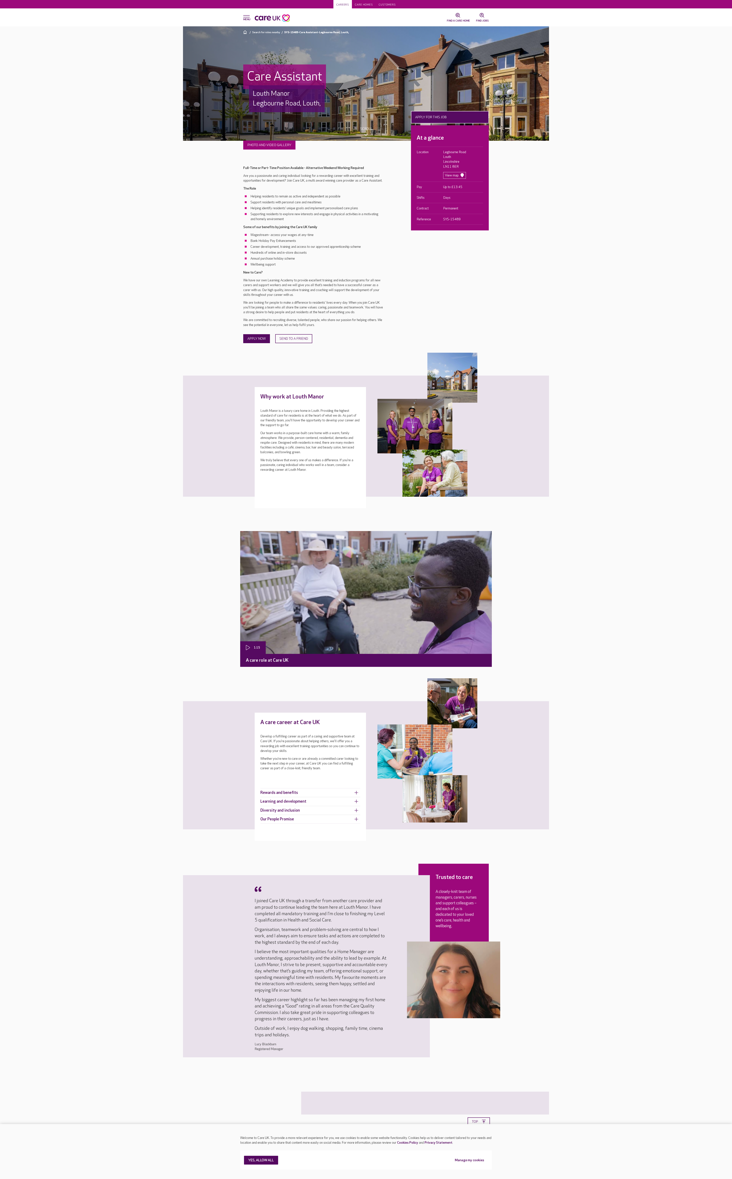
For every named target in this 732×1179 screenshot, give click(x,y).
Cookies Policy (407, 1143)
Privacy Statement (438, 1143)
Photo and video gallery (269, 145)
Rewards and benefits (279, 792)
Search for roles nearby (266, 32)
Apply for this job (431, 117)
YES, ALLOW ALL (261, 1160)
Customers (387, 4)
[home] (245, 32)
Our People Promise (277, 819)
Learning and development (283, 801)
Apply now (256, 339)
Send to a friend (293, 339)
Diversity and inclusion (280, 810)
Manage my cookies (469, 1160)
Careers (342, 4)
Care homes (364, 4)
